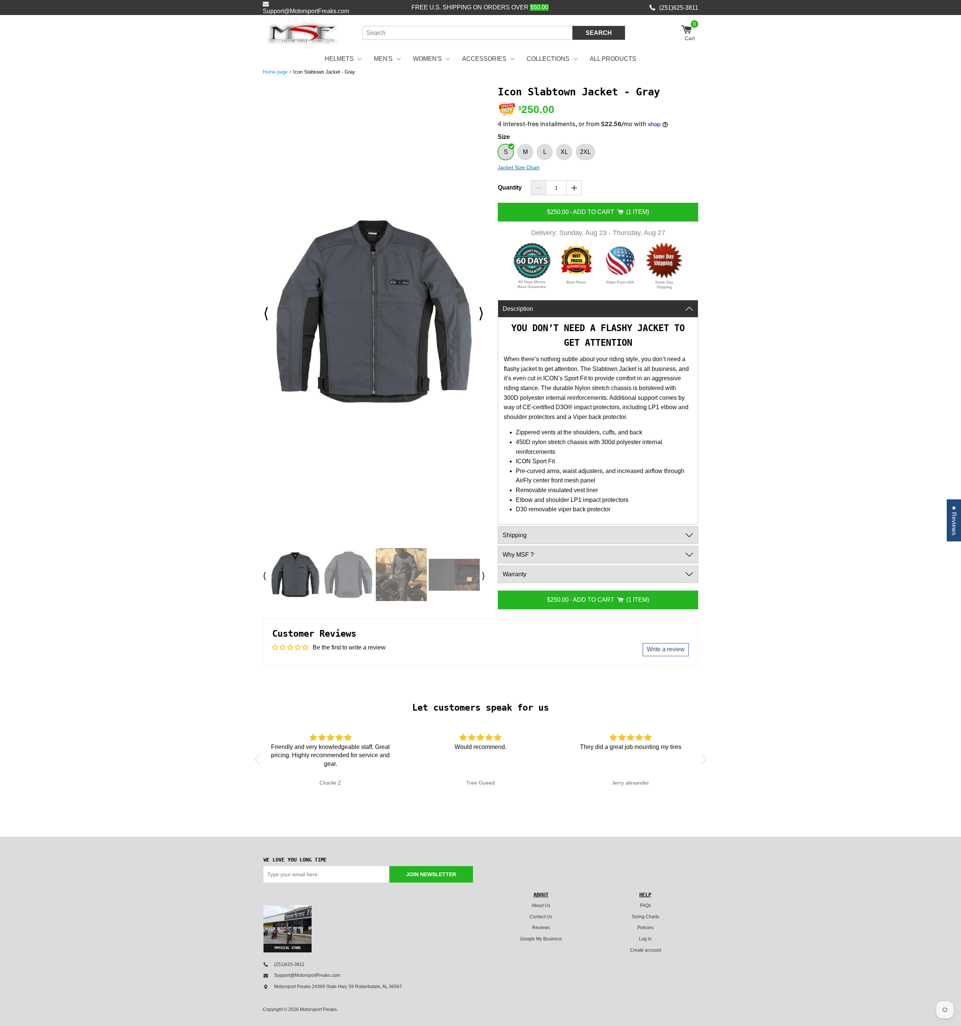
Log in (645, 939)
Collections (548, 59)
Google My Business (541, 939)
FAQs (645, 905)
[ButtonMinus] (538, 187)
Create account (645, 950)
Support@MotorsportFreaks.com (306, 11)
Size (504, 137)
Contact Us (541, 916)
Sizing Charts (645, 916)
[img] (331, 737)
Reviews (541, 927)
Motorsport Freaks (318, 1009)
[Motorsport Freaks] (302, 33)
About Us (541, 905)
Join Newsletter (431, 874)
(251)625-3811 (678, 8)
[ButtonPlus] (574, 187)
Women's (427, 59)
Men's (383, 59)
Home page (275, 72)
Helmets (339, 59)
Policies (645, 927)
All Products (613, 59)
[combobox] (467, 33)
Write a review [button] (666, 649)
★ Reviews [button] (954, 520)
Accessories (484, 59)
